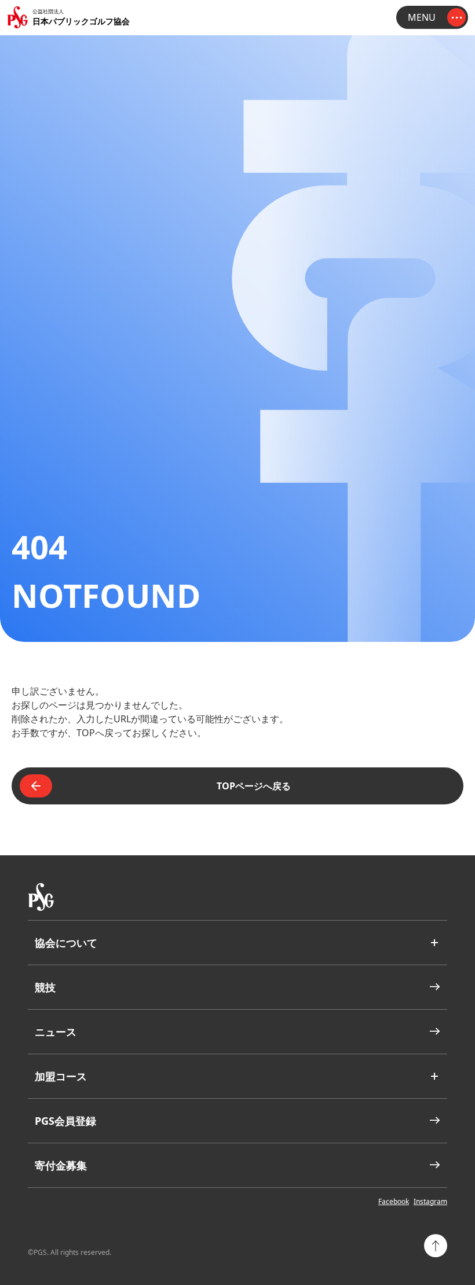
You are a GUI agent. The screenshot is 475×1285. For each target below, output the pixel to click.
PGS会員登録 (65, 1121)
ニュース (55, 1032)
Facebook (393, 1201)
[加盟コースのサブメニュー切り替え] (434, 1076)
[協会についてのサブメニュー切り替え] (434, 942)
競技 (45, 987)
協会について (66, 943)
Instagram (430, 1201)
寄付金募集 (61, 1165)
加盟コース (61, 1076)
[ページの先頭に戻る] (435, 1245)
